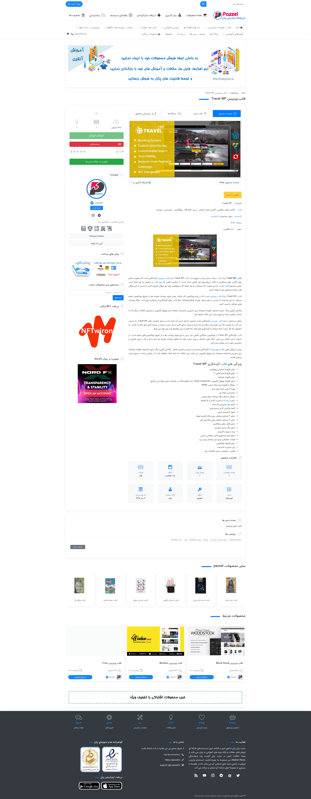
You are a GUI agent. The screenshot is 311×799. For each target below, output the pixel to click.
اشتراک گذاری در (140, 182)
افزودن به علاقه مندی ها (96, 161)
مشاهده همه (77, 547)
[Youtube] (204, 775)
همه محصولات (194, 15)
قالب (236, 203)
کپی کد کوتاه (97, 243)
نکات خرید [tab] (198, 113)
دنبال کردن (96, 208)
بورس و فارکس (171, 27)
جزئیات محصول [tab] (225, 113)
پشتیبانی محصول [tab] (143, 113)
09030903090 (80, 34)
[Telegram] (100, 216)
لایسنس (238, 216)
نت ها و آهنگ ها (192, 27)
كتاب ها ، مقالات (148, 27)
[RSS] (196, 775)
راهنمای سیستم (118, 15)
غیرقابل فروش (96, 135)
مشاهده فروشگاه (96, 236)
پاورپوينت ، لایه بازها (89, 27)
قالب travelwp (176, 540)
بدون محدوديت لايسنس (218, 540)
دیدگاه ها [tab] (172, 113)
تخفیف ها (74, 15)
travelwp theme (235, 540)
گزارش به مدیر (232, 195)
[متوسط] (77, 151)
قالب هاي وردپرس (234, 526)
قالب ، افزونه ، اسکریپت (219, 27)
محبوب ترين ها (197, 34)
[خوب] (80, 151)
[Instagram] (93, 216)
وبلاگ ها (214, 34)
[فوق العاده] (84, 151)
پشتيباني (95, 15)
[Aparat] (229, 775)
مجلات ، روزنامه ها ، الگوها (120, 27)
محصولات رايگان (149, 34)
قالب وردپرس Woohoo (170, 663)
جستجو (118, 297)
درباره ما (181, 34)
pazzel (99, 203)
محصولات (234, 93)
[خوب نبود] (74, 151)
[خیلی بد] (71, 151)
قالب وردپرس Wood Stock (229, 663)
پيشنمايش (95, 144)
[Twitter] (238, 775)
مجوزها (169, 34)
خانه (238, 27)
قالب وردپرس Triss (111, 663)
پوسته (212, 349)
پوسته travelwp (195, 540)
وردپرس (161, 278)
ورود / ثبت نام (74, 4)
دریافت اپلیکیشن (146, 15)
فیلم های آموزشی (234, 34)
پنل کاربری (171, 15)
